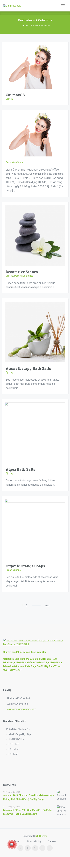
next (47, 605)
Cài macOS (15, 94)
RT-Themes (41, 836)
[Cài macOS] (35, 66)
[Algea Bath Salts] (35, 432)
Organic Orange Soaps (25, 566)
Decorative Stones (15, 162)
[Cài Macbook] (12, 5)
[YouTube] (50, 848)
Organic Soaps (13, 570)
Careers (52, 841)
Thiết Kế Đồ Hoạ (17, 739)
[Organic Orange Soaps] (35, 529)
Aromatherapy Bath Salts (28, 368)
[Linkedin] (35, 848)
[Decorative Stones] (35, 235)
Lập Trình (13, 754)
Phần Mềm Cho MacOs (18, 729)
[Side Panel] (63, 6)
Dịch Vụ (9, 98)
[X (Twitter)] (42, 848)
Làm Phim (14, 744)
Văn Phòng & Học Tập (20, 734)
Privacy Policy (34, 841)
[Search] (54, 6)
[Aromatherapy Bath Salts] (35, 331)
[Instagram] (28, 848)
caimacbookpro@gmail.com (21, 709)
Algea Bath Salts (20, 469)
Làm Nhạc (14, 749)
